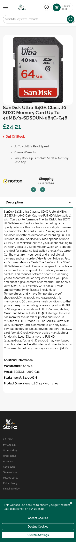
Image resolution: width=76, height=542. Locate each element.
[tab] (38, 202)
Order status (9, 456)
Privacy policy (10, 477)
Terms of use (10, 472)
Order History (10, 450)
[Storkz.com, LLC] (20, 424)
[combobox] (39, 19)
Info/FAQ (8, 439)
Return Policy (10, 483)
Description (14, 202)
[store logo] (22, 7)
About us (8, 461)
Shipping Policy (11, 488)
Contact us (9, 466)
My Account (9, 445)
